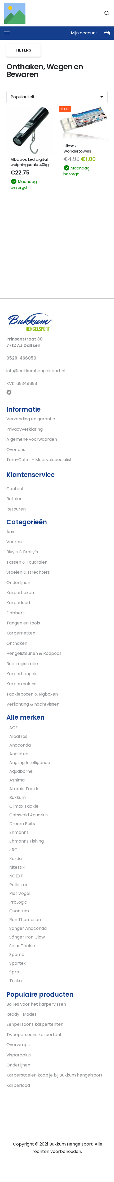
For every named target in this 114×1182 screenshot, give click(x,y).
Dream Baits (22, 824)
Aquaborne (21, 771)
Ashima (17, 780)
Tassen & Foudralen (26, 562)
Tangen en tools (23, 623)
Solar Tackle (22, 946)
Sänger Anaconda (28, 928)
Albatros (18, 736)
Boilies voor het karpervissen (36, 1004)
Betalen (14, 499)
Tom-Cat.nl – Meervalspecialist (39, 460)
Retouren (16, 509)
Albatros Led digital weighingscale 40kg (30, 162)
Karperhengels (21, 674)
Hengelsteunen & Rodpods (34, 653)
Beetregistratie (22, 664)
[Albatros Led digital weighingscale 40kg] (30, 130)
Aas (10, 532)
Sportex (17, 963)
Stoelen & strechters (28, 572)
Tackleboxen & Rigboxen (32, 694)
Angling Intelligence (29, 763)
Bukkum (17, 797)
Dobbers (15, 613)
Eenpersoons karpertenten (34, 1024)
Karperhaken (20, 593)
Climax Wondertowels (77, 148)
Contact (15, 489)
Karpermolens (21, 684)
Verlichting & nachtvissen (32, 704)
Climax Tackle (23, 806)
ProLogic (18, 902)
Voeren (14, 542)
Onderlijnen (18, 582)
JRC (13, 850)
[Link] (14, 13)
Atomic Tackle (24, 789)
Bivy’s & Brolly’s (22, 552)
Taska (15, 981)
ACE (13, 728)
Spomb (16, 954)
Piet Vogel (19, 893)
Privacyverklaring (24, 429)
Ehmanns (19, 832)
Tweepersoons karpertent (34, 1035)
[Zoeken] (107, 13)
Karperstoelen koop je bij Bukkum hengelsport (54, 1075)
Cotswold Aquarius (28, 815)
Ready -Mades (21, 1014)
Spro (14, 972)
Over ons (15, 450)
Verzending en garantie (30, 419)
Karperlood (18, 603)
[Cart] (107, 33)
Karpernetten (20, 633)
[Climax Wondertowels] (83, 123)
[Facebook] (8, 392)
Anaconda (20, 745)
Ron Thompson (25, 920)
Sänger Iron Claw (27, 937)
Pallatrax (18, 885)
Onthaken (16, 643)
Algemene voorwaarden (31, 439)
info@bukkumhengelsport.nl (35, 371)
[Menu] (7, 33)
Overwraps (18, 1045)
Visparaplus (18, 1055)
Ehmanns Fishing (26, 841)
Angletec (18, 754)
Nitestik (17, 867)
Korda (15, 859)
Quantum (19, 911)
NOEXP (16, 876)
